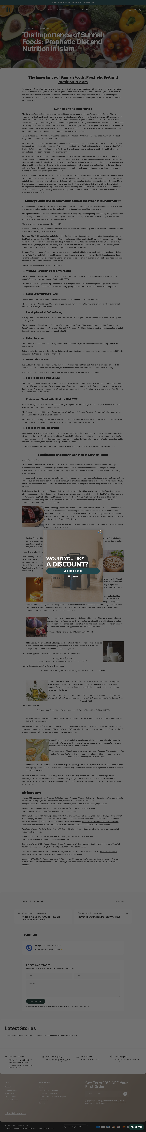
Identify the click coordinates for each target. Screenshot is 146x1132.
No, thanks (73, 576)
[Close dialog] (100, 532)
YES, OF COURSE (73, 571)
